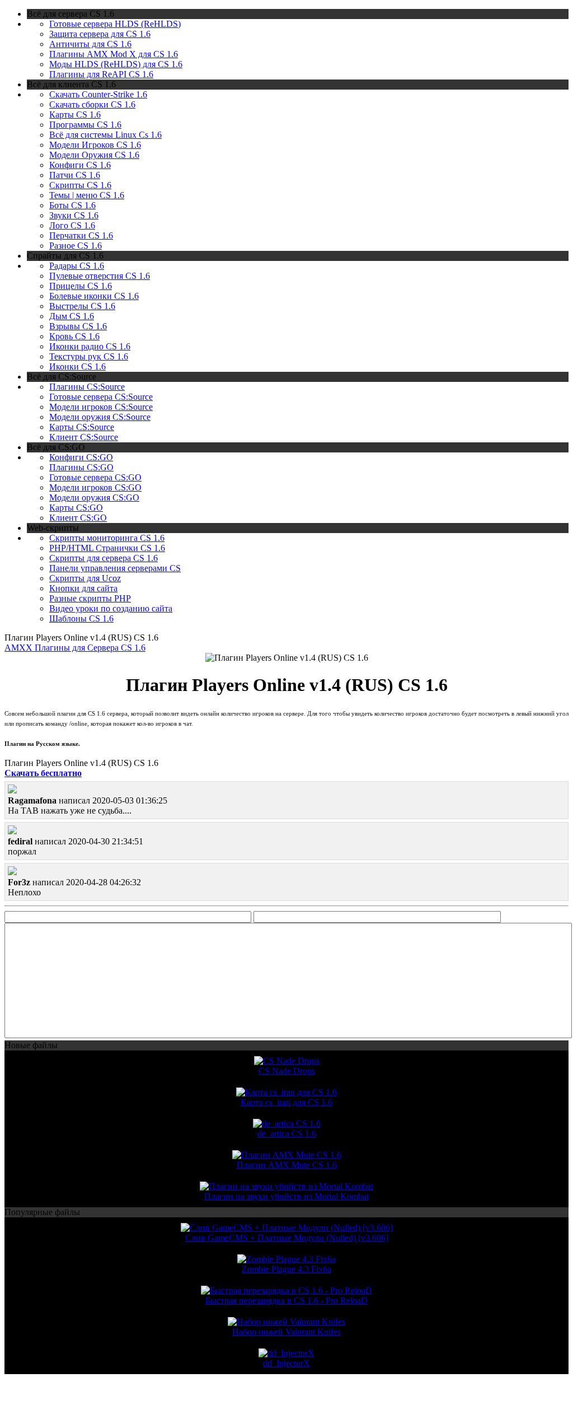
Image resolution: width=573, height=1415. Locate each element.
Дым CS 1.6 (71, 316)
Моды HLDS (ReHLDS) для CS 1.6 (115, 64)
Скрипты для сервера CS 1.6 (103, 558)
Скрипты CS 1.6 (80, 185)
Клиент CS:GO (78, 517)
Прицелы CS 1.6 (80, 286)
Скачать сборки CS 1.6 (92, 104)
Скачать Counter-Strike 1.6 (98, 94)
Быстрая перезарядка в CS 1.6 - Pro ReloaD (286, 1300)
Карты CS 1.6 (75, 114)
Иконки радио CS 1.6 (89, 346)
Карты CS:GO (76, 507)
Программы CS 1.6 (85, 124)
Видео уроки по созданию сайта (110, 608)
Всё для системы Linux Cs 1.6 (105, 134)
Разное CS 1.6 (75, 245)
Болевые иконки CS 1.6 (94, 296)
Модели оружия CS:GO (94, 497)
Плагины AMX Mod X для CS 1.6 (113, 54)
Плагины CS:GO (81, 467)
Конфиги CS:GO (81, 457)
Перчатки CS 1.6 (81, 235)
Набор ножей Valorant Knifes (286, 1332)
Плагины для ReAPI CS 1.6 (101, 74)
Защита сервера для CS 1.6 (100, 34)
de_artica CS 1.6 (286, 1133)
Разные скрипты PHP (90, 598)
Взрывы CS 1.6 (78, 326)
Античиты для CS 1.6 (90, 44)
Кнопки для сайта (83, 588)
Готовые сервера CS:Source (101, 396)
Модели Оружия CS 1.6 (94, 155)
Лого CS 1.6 (72, 225)
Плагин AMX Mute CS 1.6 (287, 1165)
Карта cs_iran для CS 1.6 (286, 1102)
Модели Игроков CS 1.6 (95, 145)
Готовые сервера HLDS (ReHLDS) (115, 24)
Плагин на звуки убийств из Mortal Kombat (286, 1196)
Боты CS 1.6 (72, 205)
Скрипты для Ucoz (85, 578)
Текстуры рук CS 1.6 (88, 356)
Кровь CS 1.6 (74, 336)
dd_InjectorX (286, 1363)
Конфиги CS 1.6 (80, 165)
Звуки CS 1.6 (73, 215)
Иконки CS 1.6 (77, 366)
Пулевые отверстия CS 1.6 (99, 276)
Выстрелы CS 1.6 (82, 306)
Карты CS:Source (81, 427)
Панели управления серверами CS (115, 568)
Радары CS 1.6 (76, 265)
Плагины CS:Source (87, 386)
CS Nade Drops (287, 1071)
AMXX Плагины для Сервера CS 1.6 (74, 647)
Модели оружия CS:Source (100, 417)
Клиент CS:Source (83, 437)
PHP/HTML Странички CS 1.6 (107, 548)
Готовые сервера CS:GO (95, 477)
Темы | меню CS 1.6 (86, 195)
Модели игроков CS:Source (101, 407)
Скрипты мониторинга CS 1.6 (107, 538)
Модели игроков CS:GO (95, 487)
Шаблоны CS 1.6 (81, 618)
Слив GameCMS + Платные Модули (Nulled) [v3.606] (286, 1238)
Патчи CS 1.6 (74, 175)
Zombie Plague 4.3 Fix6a (286, 1269)
